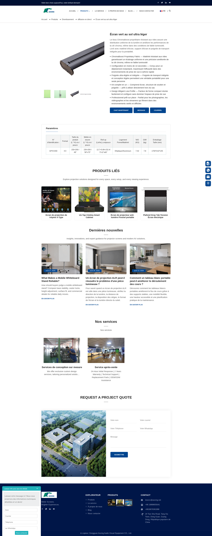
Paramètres (52, 128)
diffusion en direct (85, 19)
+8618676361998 (152, 509)
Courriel (158, 110)
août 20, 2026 (94, 270)
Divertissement (68, 19)
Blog (130, 11)
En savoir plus (47, 298)
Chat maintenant (121, 110)
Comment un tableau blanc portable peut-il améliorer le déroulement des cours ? (150, 281)
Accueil (72, 11)
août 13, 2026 (139, 270)
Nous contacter (146, 11)
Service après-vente (106, 367)
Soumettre (119, 455)
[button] (89, 11)
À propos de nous (116, 11)
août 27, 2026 (50, 270)
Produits (84, 11)
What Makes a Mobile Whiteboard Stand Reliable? (60, 279)
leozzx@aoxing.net (153, 500)
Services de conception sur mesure (62, 367)
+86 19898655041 (152, 505)
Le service (99, 11)
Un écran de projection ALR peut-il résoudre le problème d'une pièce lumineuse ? (105, 281)
